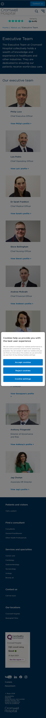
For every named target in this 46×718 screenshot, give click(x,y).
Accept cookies (23, 362)
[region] (23, 359)
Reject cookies (23, 370)
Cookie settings (23, 379)
